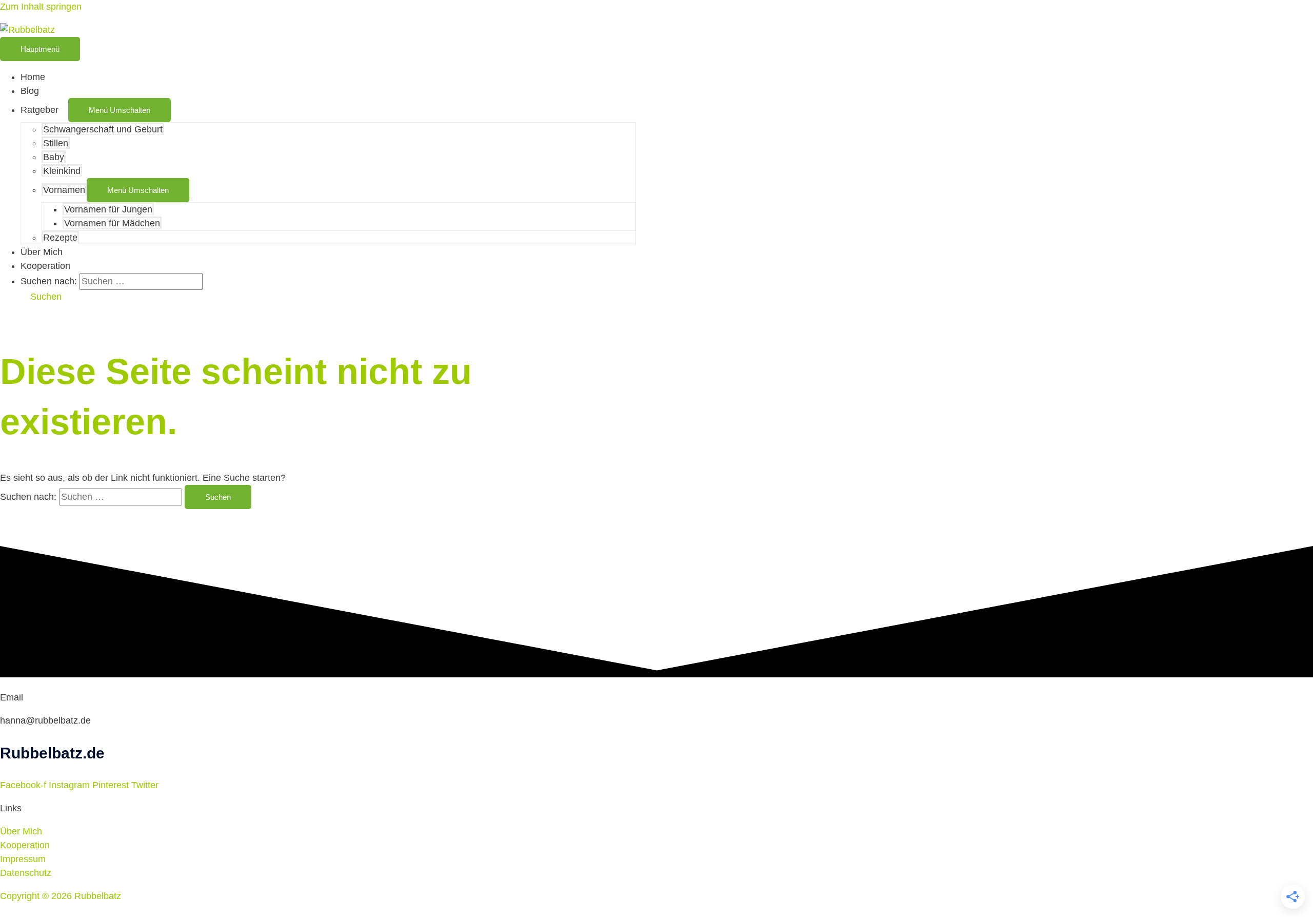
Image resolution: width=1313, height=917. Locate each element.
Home (33, 77)
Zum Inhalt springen (41, 7)
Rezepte (60, 237)
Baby (53, 157)
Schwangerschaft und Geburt (103, 129)
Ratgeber (39, 110)
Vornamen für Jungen (108, 209)
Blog (30, 91)
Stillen (55, 143)
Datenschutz (25, 873)
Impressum (23, 859)
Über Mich (42, 252)
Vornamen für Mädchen (112, 223)
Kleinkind (62, 171)
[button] (41, 296)
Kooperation (45, 266)
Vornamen (64, 190)
